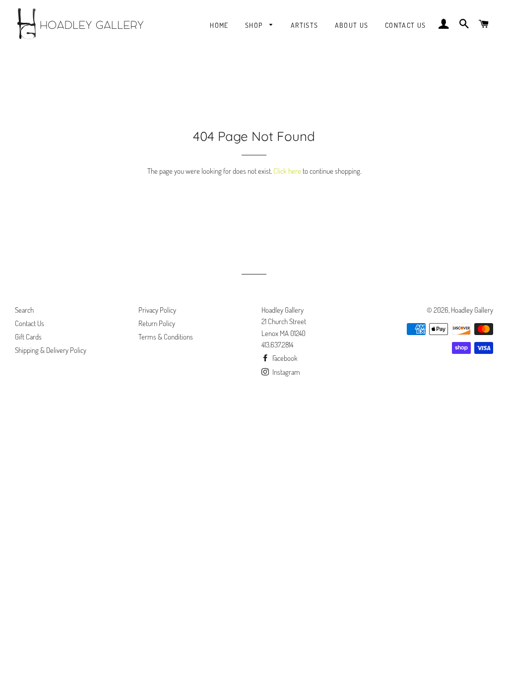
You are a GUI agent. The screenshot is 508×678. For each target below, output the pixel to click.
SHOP (255, 25)
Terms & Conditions (165, 336)
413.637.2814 (277, 344)
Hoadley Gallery (472, 310)
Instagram (285, 372)
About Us (352, 25)
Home (219, 25)
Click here (287, 171)
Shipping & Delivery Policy (50, 350)
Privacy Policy (157, 310)
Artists (304, 25)
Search (24, 310)
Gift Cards (28, 336)
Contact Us (405, 25)
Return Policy (156, 323)
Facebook (284, 358)
